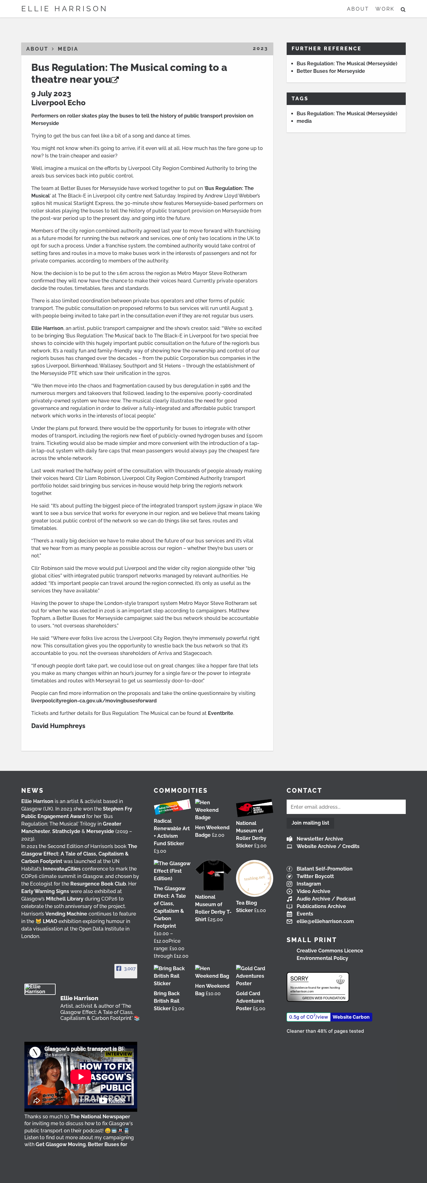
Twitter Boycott (315, 876)
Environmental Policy (322, 958)
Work (384, 9)
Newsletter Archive (320, 839)
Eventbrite (220, 713)
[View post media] (80, 1077)
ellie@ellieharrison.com (325, 921)
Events (305, 914)
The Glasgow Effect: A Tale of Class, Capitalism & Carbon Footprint (79, 853)
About (358, 9)
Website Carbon (351, 1017)
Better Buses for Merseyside (331, 71)
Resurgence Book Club (98, 884)
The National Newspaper (100, 1117)
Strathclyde (66, 831)
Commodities (181, 790)
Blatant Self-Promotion (325, 869)
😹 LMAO (46, 921)
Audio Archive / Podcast (326, 899)
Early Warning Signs (45, 891)
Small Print (312, 940)
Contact (304, 790)
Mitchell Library (64, 899)
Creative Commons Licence (330, 951)
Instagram (309, 884)
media (304, 121)
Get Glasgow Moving (61, 1144)
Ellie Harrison (64, 8)
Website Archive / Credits (328, 846)
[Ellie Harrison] (40, 989)
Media (68, 49)
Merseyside (100, 831)
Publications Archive (321, 906)
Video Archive (313, 891)
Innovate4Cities (62, 869)
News (32, 790)
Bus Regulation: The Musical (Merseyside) (347, 64)
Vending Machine (66, 914)
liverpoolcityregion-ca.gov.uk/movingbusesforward (94, 701)
